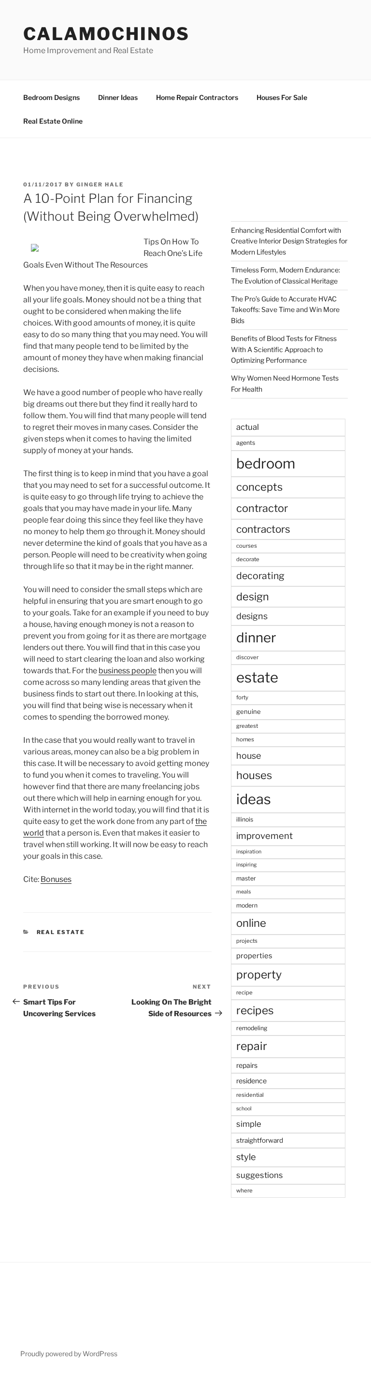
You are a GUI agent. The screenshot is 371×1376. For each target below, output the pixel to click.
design (252, 596)
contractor (262, 508)
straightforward (259, 1140)
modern (246, 905)
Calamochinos (106, 33)
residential (250, 1095)
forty (242, 697)
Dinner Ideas (118, 97)
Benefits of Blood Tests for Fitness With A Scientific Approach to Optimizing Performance (284, 349)
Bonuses (56, 879)
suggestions (259, 1175)
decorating (260, 576)
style (246, 1157)
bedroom (265, 463)
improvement (264, 835)
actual (247, 427)
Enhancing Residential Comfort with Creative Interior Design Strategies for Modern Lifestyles (289, 241)
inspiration (248, 852)
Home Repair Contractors (197, 97)
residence (251, 1081)
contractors (263, 529)
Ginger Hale (100, 184)
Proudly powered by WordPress (68, 1353)
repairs (246, 1065)
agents (245, 442)
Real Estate (61, 932)
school (244, 1109)
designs (252, 616)
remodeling (251, 1028)
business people (128, 670)
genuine (248, 711)
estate (257, 677)
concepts (259, 487)
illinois (244, 819)
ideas (253, 799)
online (251, 923)
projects (246, 940)
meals (243, 892)
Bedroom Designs (51, 97)
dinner (256, 637)
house (248, 756)
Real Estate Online (53, 121)
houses (254, 775)
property (259, 974)
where (244, 1190)
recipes (255, 1010)
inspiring (246, 865)
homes (245, 739)
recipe (244, 992)
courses (246, 545)
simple (248, 1124)
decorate (247, 559)
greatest (247, 726)
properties (254, 955)
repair (251, 1046)
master (246, 878)
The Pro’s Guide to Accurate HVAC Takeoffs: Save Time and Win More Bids (285, 310)
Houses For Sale (282, 97)
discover (247, 657)
